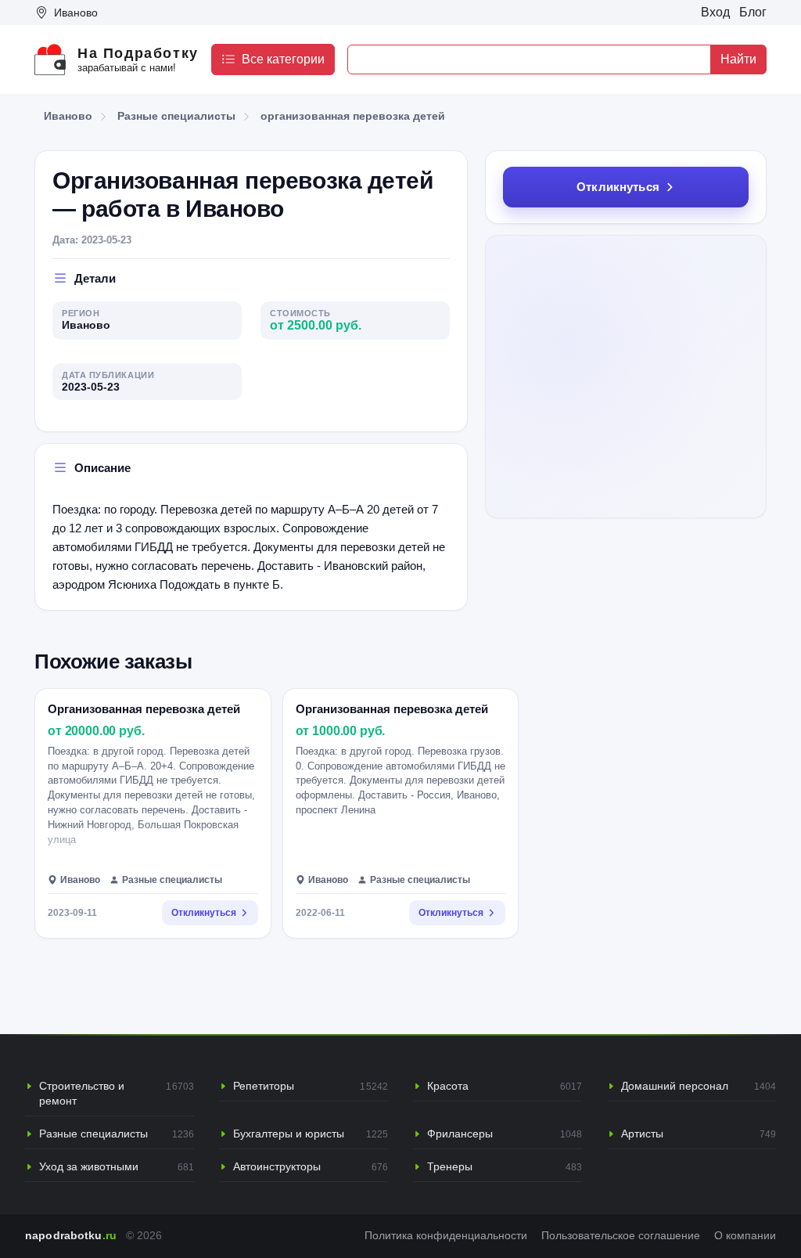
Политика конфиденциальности (446, 1236)
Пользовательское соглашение (620, 1236)
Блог (753, 12)
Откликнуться (618, 186)
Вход (715, 12)
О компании (745, 1236)
